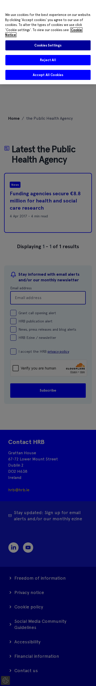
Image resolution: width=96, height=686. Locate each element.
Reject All (48, 60)
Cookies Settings (47, 45)
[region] (48, 42)
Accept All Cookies (48, 75)
